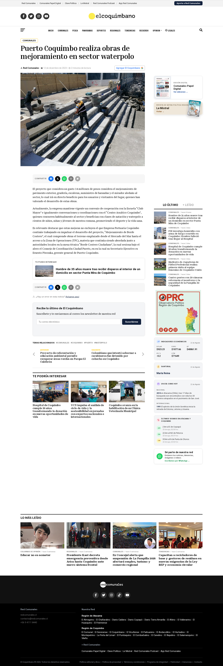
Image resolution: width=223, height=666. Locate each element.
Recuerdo (144, 30)
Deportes (101, 30)
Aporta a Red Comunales (188, 3)
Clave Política (70, 3)
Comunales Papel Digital (50, 3)
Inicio (51, 30)
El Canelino (156, 635)
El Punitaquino (124, 635)
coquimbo (77, 343)
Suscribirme (131, 321)
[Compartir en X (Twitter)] (57, 178)
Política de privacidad (111, 662)
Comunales (63, 30)
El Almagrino (88, 620)
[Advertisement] (178, 137)
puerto (89, 343)
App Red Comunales (128, 3)
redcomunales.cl (28, 615)
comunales (63, 343)
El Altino (171, 620)
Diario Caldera (119, 620)
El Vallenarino (184, 620)
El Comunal (87, 632)
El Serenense (101, 632)
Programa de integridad (157, 662)
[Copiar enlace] (77, 178)
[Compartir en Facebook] (51, 178)
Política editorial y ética (90, 662)
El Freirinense (100, 623)
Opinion (156, 30)
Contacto (198, 662)
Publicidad (175, 662)
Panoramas (87, 30)
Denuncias (187, 662)
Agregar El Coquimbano (128, 68)
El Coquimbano (117, 632)
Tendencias (130, 30)
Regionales (115, 30)
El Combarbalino (141, 635)
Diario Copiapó (135, 620)
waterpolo (101, 343)
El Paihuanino (147, 632)
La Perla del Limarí (106, 635)
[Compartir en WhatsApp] (64, 178)
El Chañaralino (103, 620)
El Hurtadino (179, 632)
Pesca (75, 30)
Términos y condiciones (134, 662)
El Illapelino (169, 635)
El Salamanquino (185, 635)
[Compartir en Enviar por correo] (71, 178)
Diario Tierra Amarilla (155, 620)
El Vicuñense (133, 632)
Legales (171, 30)
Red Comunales (28, 3)
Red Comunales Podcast (104, 3)
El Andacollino (164, 632)
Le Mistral (85, 3)
